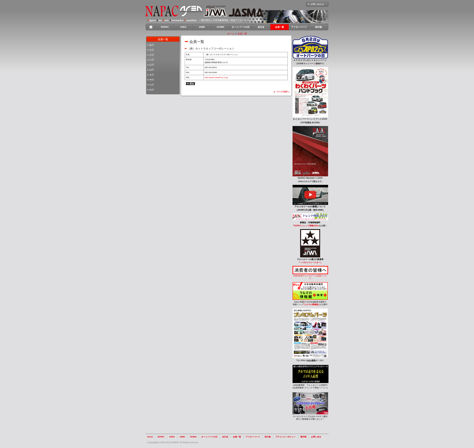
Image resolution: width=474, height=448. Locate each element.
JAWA (182, 437)
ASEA (172, 437)
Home (150, 437)
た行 (151, 59)
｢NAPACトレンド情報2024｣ (306, 225)
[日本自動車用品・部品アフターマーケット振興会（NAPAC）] (161, 15)
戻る (192, 83)
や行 (151, 79)
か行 (151, 49)
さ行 (151, 54)
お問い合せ (316, 437)
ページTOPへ (283, 91)
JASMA (193, 437)
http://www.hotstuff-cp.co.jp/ (216, 77)
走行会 (225, 437)
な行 (151, 64)
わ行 (151, 89)
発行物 (268, 437)
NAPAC (161, 437)
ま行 (151, 74)
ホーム (230, 33)
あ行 (151, 44)
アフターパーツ (253, 437)
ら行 (151, 84)
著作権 (303, 437)
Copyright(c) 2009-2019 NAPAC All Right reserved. (172, 442)
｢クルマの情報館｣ (311, 304)
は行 (151, 69)
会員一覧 (242, 33)
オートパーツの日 (209, 437)
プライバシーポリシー (285, 437)
